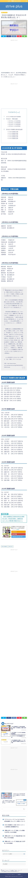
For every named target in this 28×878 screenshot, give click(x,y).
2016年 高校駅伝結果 (13, 135)
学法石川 (11, 546)
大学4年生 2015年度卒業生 (15, 121)
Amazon (14, 531)
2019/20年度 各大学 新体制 (13, 116)
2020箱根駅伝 (4, 546)
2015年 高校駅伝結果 (13, 136)
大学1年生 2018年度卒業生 (15, 126)
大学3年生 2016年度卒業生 (15, 122)
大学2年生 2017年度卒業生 (15, 124)
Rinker (18, 529)
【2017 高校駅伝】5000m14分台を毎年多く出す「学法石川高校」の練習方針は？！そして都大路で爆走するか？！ (13, 518)
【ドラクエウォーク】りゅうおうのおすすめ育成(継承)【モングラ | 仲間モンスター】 (14, 820)
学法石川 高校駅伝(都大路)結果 (14, 129)
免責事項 (19, 874)
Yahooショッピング (17, 536)
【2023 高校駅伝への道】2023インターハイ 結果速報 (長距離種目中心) (14, 825)
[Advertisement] (14, 55)
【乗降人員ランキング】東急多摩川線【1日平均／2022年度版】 (14, 836)
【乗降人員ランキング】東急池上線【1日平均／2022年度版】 (14, 842)
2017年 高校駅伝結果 (13, 133)
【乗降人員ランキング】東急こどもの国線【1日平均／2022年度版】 (14, 831)
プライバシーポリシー (11, 874)
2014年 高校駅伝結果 (13, 138)
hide (18, 112)
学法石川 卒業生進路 (12, 119)
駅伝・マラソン (4, 12)
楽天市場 (14, 534)
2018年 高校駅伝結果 (13, 131)
